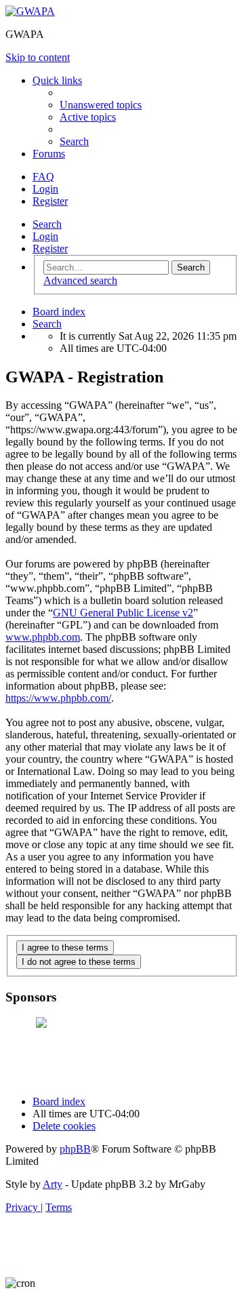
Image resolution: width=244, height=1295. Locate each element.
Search (47, 224)
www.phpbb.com (42, 637)
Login (45, 236)
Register (50, 248)
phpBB (75, 1149)
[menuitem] (101, 105)
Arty (52, 1184)
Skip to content (37, 57)
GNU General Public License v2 (123, 612)
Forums (49, 153)
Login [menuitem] (45, 189)
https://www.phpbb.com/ (58, 698)
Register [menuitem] (50, 201)
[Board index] (30, 11)
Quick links (57, 80)
